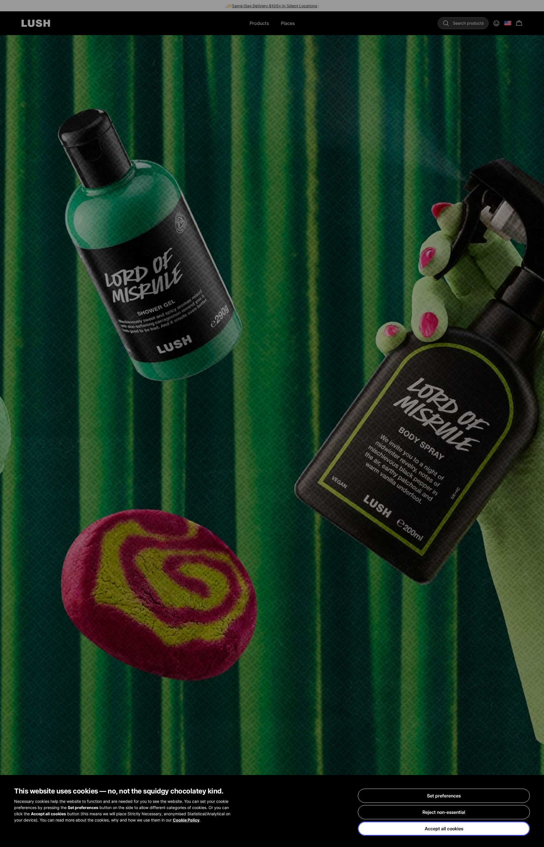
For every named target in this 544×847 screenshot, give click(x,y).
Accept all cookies (444, 828)
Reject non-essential (443, 812)
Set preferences (444, 796)
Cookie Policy (186, 820)
